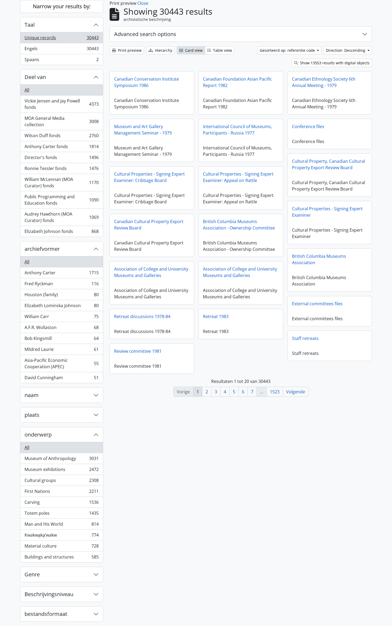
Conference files (308, 126)
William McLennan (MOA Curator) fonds (61, 182)
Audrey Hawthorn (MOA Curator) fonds (61, 217)
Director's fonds (61, 158)
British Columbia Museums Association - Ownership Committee (239, 225)
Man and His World (61, 525)
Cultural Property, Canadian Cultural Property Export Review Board (328, 164)
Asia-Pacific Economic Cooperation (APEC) (61, 363)
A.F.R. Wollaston (61, 328)
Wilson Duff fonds (61, 137)
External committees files (317, 304)
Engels (61, 50)
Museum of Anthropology (61, 459)
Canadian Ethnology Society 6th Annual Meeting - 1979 (323, 82)
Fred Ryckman (61, 285)
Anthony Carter (61, 274)
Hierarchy (163, 50)
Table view (222, 50)
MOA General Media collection (61, 121)
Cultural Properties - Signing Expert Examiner (327, 212)
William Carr (61, 318)
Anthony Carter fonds (61, 148)
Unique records (61, 39)
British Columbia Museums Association (319, 259)
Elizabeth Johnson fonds (61, 232)
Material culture (61, 547)
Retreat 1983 (216, 316)
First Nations (61, 492)
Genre (32, 574)
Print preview (129, 50)
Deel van (35, 77)
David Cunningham (61, 379)
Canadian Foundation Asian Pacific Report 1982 (237, 82)
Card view (193, 50)
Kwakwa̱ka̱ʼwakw (61, 536)
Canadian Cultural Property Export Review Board (148, 225)
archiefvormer (42, 248)
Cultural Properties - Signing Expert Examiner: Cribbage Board (149, 177)
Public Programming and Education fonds (61, 200)
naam (32, 395)
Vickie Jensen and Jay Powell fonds (61, 104)
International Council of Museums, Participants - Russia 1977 (237, 130)
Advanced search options (145, 34)
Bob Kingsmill (61, 339)
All (27, 90)
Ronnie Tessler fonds (61, 169)
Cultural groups (61, 481)
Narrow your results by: (62, 6)
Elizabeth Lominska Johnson (61, 307)
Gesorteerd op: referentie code (288, 50)
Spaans (61, 61)
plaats (32, 414)
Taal (30, 24)
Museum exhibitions (61, 470)
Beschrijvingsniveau (49, 594)
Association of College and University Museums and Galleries (151, 272)
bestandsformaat (46, 613)
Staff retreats (305, 338)
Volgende (295, 392)
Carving (61, 503)
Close (142, 3)
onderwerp (38, 434)
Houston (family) (61, 296)
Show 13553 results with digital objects (334, 62)
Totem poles (61, 514)
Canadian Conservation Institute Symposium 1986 (146, 82)
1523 (274, 392)
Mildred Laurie (61, 350)
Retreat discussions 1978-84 (142, 316)
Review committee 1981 (138, 351)
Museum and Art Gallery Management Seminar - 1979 (143, 130)
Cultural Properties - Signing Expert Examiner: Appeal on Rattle (238, 177)
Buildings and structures (61, 558)
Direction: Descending (346, 50)
